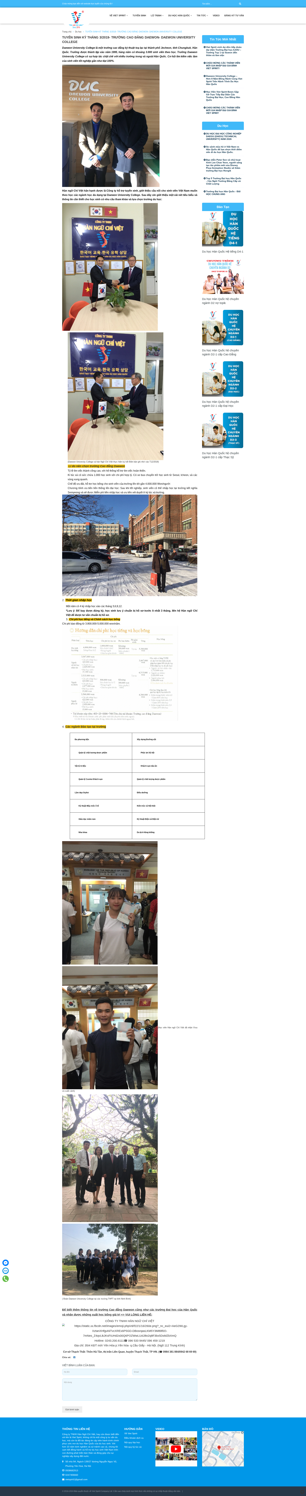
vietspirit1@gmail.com (76, 1479)
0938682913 (71, 1470)
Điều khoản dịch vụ (134, 1438)
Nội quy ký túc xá (133, 1447)
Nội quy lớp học (132, 1442)
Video (216, 15)
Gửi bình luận (72, 1409)
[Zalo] (5, 1271)
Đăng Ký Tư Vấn (234, 15)
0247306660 (71, 1475)
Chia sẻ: (66, 1357)
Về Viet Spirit (130, 1433)
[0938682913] (5, 1279)
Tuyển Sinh (139, 15)
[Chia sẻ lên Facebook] (74, 1357)
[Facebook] (5, 1263)
